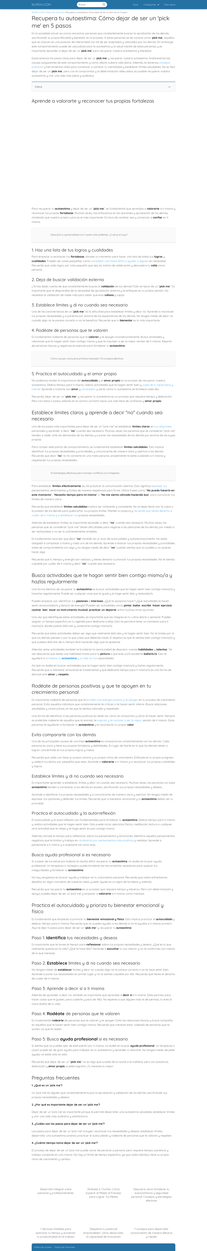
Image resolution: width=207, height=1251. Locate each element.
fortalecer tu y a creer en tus (71, 658)
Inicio (136, 4)
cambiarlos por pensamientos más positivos (106, 840)
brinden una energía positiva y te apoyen (112, 700)
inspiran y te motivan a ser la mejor (119, 720)
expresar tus (159, 486)
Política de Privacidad (65, 1247)
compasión (88, 389)
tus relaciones (162, 426)
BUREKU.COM (41, 4)
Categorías (150, 4)
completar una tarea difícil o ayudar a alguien (120, 261)
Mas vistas (169, 4)
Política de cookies (43, 1247)
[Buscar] (104, 4)
